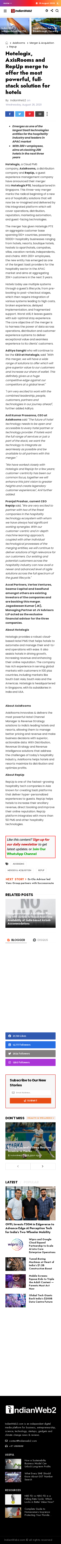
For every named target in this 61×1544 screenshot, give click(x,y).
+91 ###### (15, 1446)
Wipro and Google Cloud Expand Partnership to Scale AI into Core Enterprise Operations (42, 1245)
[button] (7, 3)
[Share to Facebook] (9, 114)
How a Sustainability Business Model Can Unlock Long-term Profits (38, 1463)
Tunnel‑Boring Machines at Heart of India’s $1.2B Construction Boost (41, 1263)
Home (6, 3)
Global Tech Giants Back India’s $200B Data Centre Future (41, 1298)
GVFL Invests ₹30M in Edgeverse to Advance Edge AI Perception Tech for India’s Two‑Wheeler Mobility (29, 1228)
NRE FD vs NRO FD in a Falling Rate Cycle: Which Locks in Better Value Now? (39, 1499)
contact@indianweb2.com (22, 1441)
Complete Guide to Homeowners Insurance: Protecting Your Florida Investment (37, 1513)
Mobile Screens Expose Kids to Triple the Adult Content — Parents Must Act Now (41, 1282)
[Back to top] (52, 1536)
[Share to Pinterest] (29, 114)
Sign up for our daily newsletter (28, 842)
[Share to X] (19, 114)
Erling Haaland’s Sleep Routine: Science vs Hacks (30, 1149)
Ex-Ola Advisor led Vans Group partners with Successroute (30, 881)
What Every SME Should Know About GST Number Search (39, 1476)
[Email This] (39, 114)
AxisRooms (19, 43)
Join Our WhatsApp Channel (26, 851)
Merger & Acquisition (42, 43)
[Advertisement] (30, 993)
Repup (13, 46)
